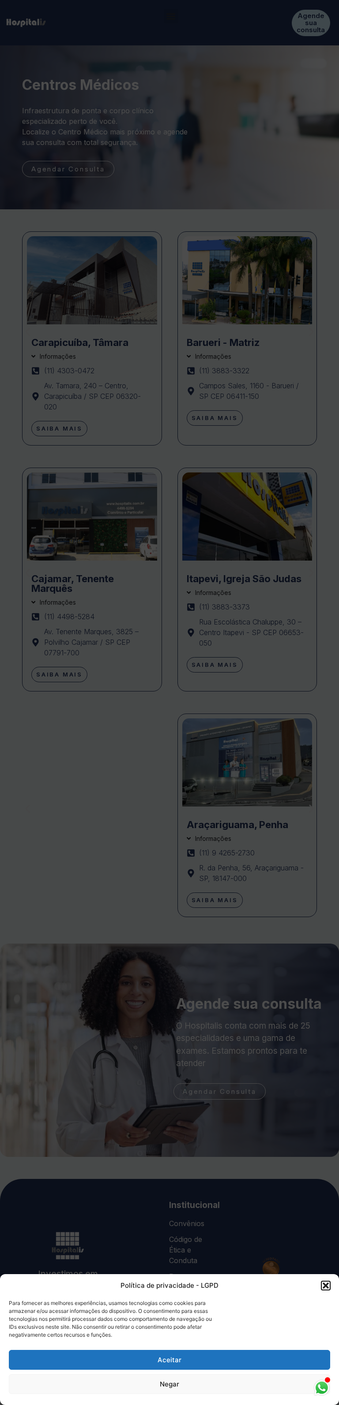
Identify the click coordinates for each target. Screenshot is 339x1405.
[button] (325, 1285)
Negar (169, 1384)
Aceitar (169, 1360)
